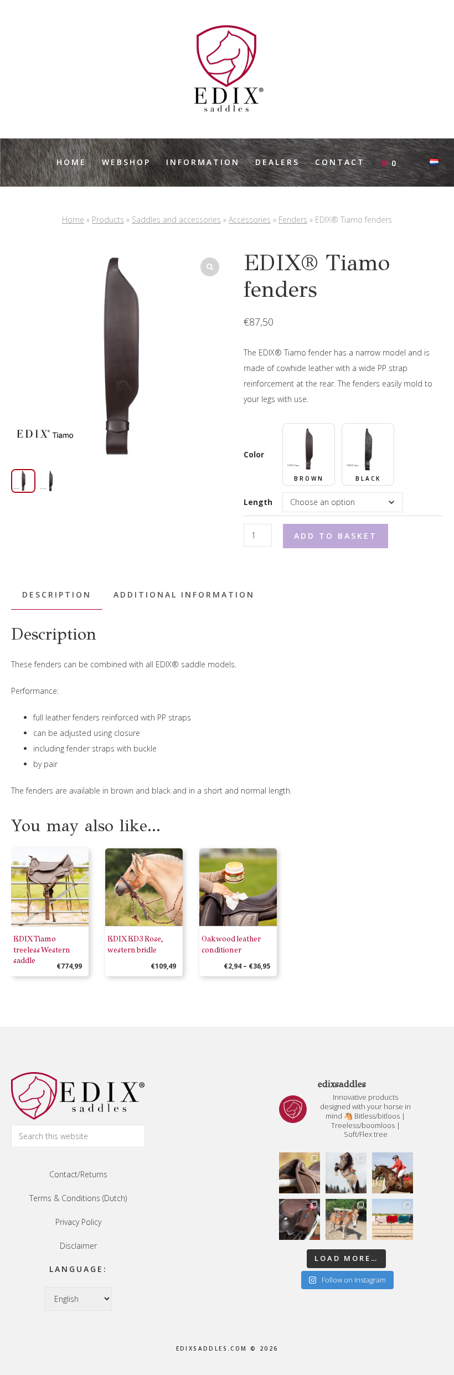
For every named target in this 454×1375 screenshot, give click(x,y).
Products (108, 219)
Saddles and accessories (176, 219)
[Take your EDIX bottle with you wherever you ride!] (299, 1219)
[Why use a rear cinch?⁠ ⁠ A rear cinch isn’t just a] (346, 1172)
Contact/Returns (78, 1174)
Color (254, 454)
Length (258, 502)
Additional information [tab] (184, 594)
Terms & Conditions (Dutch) (78, 1198)
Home (73, 219)
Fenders (292, 219)
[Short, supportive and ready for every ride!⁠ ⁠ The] (299, 1172)
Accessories (250, 219)
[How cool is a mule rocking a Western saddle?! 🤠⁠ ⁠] (346, 1219)
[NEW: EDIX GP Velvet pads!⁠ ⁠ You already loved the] (392, 1219)
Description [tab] (56, 594)
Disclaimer (78, 1245)
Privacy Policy (78, 1222)
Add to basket (335, 536)
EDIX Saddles (227, 69)
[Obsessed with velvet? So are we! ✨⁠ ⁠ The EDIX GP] (392, 1172)
